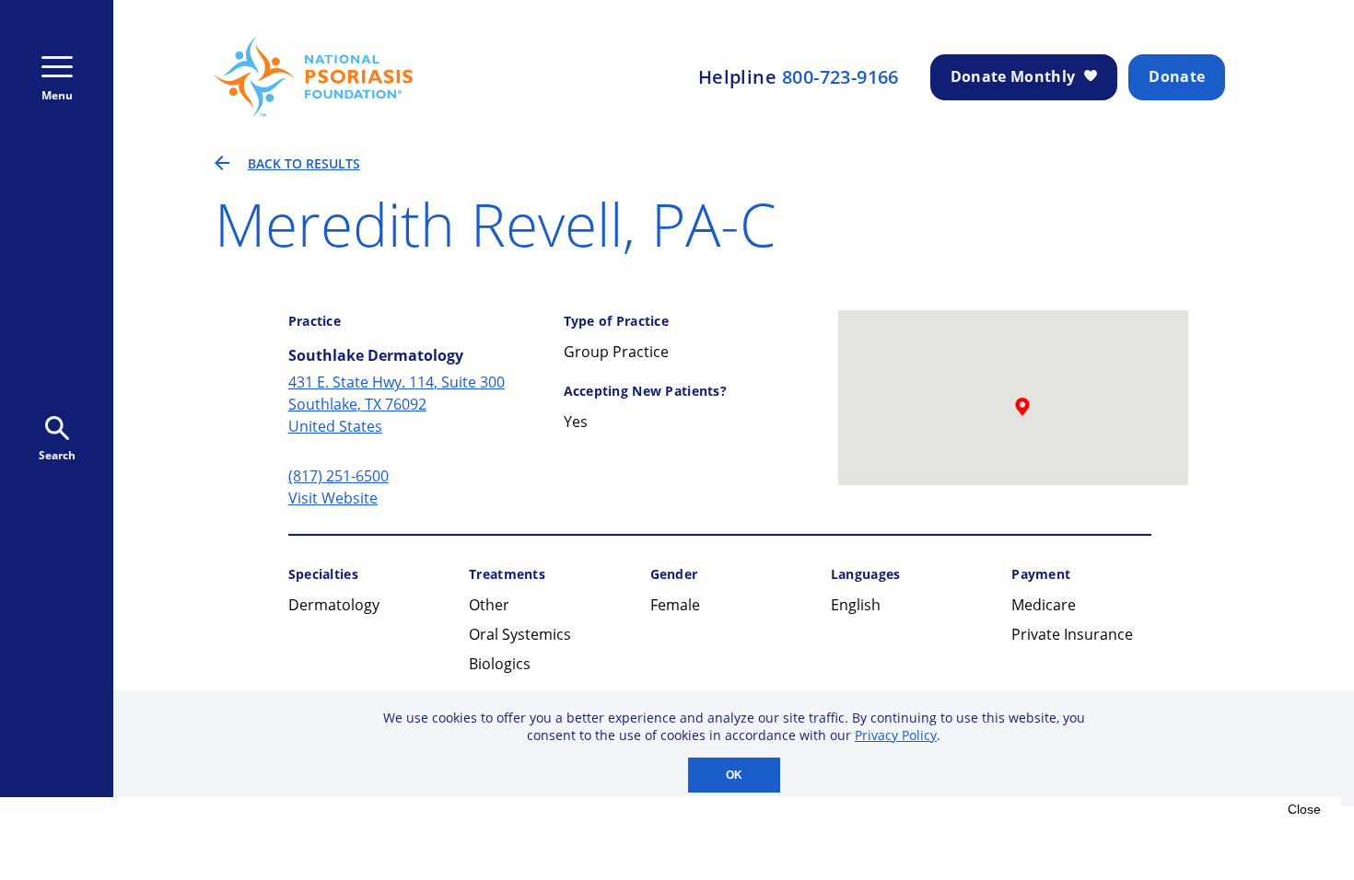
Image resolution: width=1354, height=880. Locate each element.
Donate (1177, 76)
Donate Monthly (1013, 76)
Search (57, 455)
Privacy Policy (896, 735)
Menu (57, 95)
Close (1304, 809)
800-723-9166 (840, 77)
